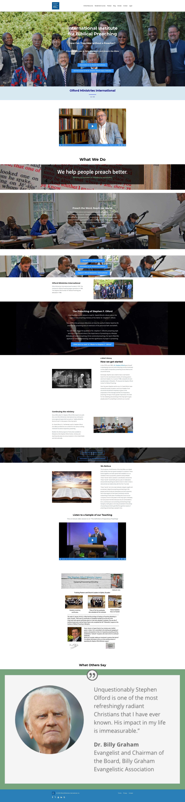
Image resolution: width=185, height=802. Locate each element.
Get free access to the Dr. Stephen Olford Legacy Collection (92, 70)
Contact (125, 6)
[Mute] (118, 145)
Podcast (109, 6)
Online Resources (88, 6)
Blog (114, 6)
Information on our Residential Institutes (92, 65)
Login (130, 6)
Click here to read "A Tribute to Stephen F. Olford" (92, 344)
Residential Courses (100, 6)
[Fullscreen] (124, 145)
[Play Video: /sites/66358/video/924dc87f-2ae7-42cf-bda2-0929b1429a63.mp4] (92, 540)
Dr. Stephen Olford (119, 365)
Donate (119, 6)
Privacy (125, 793)
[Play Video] (60, 145)
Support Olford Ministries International (92, 273)
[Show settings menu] (121, 145)
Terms (119, 793)
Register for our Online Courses (92, 260)
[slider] (91, 145)
